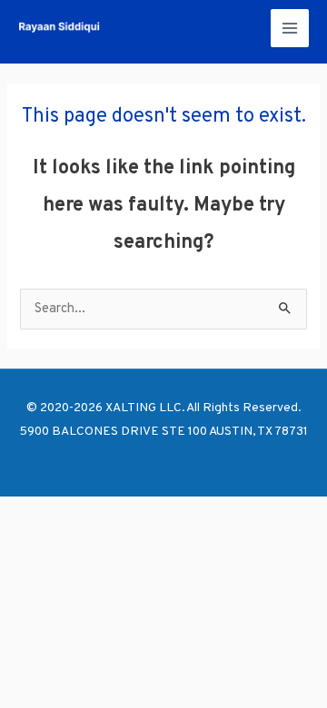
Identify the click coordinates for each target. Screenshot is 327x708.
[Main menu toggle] (290, 28)
